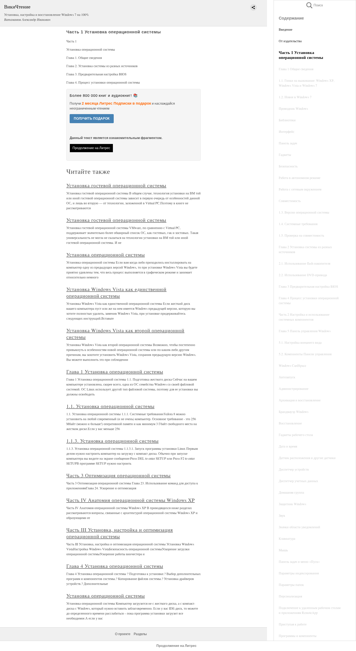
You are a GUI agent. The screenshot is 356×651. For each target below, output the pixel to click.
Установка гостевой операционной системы (116, 185)
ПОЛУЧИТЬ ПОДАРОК (92, 118)
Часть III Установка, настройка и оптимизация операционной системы (119, 533)
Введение (285, 29)
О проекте (122, 634)
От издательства (290, 41)
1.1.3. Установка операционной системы (112, 440)
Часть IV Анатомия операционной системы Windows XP (130, 500)
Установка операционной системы (105, 254)
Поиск (314, 5)
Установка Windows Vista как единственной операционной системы (116, 292)
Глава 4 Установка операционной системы (114, 566)
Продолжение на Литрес (91, 148)
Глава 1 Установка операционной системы (114, 371)
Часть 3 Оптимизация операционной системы (118, 475)
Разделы (140, 634)
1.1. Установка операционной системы (110, 406)
